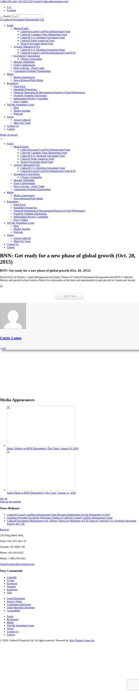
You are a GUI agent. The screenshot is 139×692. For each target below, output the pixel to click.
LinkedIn (12, 577)
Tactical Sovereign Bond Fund (36, 43)
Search (7, 16)
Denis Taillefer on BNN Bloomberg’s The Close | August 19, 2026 (42, 448)
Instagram (12, 589)
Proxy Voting (21, 101)
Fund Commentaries (24, 65)
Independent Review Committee (31, 98)
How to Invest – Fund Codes (29, 68)
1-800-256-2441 (8, 1)
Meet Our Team (22, 122)
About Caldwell (22, 119)
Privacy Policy (14, 601)
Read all (4, 529)
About (10, 116)
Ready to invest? (9, 134)
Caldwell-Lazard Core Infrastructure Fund (45, 31)
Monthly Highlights (24, 61)
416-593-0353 (25, 1)
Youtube (11, 586)
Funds (10, 25)
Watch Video (69, 296)
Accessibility (14, 610)
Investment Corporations (27, 55)
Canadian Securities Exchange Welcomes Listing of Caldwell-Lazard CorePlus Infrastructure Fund (59, 517)
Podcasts (18, 113)
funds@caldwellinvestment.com (51, 1)
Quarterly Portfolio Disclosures (30, 95)
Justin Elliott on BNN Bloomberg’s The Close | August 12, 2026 (41, 492)
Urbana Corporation (31, 58)
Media (10, 74)
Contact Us (13, 126)
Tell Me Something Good (20, 104)
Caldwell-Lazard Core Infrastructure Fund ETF (48, 52)
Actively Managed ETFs (27, 46)
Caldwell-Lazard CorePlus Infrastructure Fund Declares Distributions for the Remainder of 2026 (58, 514)
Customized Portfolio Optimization (32, 71)
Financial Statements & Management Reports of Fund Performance (49, 92)
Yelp (9, 592)
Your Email (9, 677)
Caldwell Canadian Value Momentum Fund (43, 34)
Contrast (11, 10)
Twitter (10, 580)
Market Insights (22, 110)
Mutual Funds (21, 28)
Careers (11, 129)
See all (3, 498)
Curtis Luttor (11, 338)
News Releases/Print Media (28, 80)
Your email (9, 387)
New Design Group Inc (81, 640)
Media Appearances (24, 77)
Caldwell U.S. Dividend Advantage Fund (42, 37)
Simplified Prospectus (25, 89)
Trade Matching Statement (21, 607)
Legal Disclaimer (16, 598)
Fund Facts (19, 86)
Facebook (12, 583)
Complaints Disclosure (19, 604)
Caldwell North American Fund (37, 40)
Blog (16, 107)
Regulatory (13, 83)
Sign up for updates (10, 501)
